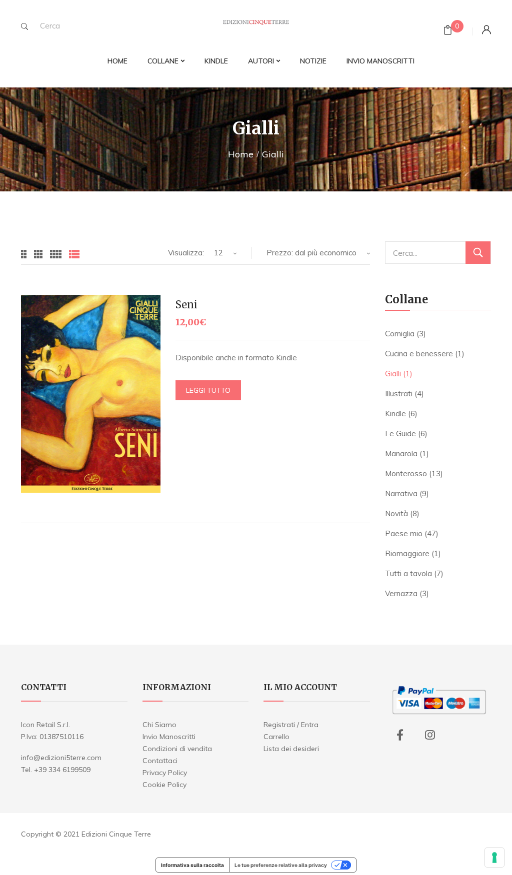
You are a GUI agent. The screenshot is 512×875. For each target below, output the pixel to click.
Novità (396, 513)
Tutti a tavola (408, 573)
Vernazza (401, 593)
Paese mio (403, 533)
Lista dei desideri (291, 748)
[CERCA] (478, 252)
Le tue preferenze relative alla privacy (280, 865)
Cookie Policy (164, 784)
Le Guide (400, 433)
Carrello (277, 736)
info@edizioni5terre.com (61, 757)
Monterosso (406, 473)
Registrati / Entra (291, 724)
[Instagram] (430, 735)
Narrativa (401, 493)
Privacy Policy (164, 772)
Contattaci (160, 760)
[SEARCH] (24, 26)
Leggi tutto (208, 390)
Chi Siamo (159, 724)
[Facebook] (400, 735)
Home (241, 154)
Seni (187, 304)
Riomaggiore (407, 553)
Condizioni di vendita (177, 748)
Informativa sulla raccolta (192, 865)
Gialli (393, 373)
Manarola (401, 453)
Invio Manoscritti (169, 736)
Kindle (395, 413)
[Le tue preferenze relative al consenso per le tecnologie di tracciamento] (494, 857)
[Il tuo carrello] (447, 31)
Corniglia (399, 333)
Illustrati (398, 393)
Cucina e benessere (419, 353)
